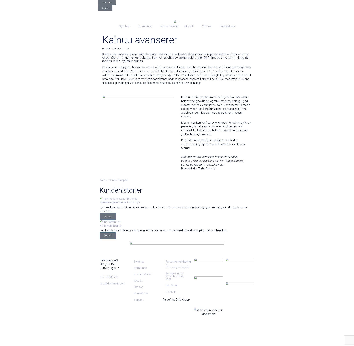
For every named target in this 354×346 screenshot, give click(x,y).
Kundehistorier (170, 26)
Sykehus (124, 26)
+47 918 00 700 (109, 277)
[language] (177, 14)
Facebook (171, 285)
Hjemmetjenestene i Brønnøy (120, 202)
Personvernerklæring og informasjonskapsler (178, 264)
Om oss (206, 26)
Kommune (145, 26)
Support (139, 299)
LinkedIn (170, 291)
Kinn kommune (110, 226)
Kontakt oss (228, 26)
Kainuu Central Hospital (114, 180)
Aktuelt (188, 26)
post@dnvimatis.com (112, 283)
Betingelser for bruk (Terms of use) (174, 276)
